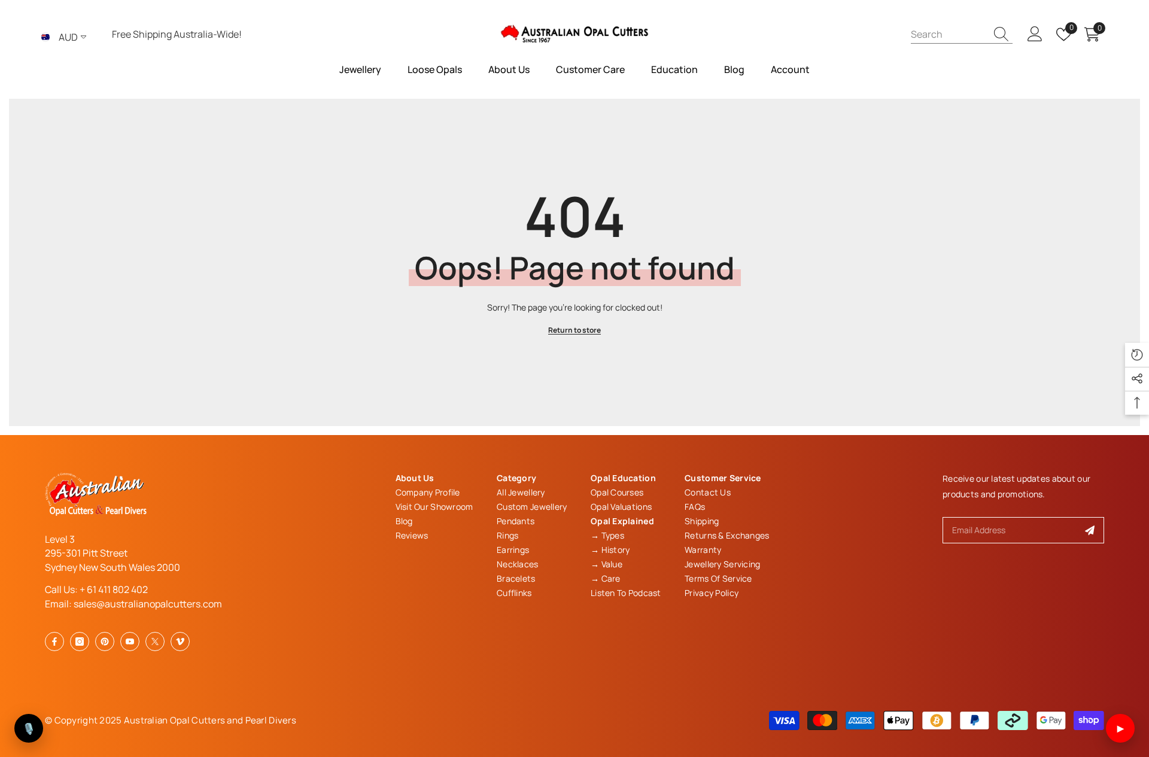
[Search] (962, 34)
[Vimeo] (180, 641)
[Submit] (1090, 530)
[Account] (1035, 34)
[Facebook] (54, 641)
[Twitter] (155, 641)
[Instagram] (79, 641)
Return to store (574, 330)
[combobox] (948, 34)
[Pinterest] (104, 641)
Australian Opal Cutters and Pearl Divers (210, 720)
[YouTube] (129, 641)
